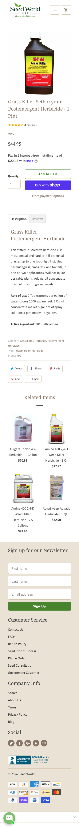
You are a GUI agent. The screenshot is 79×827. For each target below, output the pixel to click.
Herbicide (40, 340)
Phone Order (16, 658)
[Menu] (55, 10)
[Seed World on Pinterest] (36, 743)
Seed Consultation (20, 665)
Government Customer (23, 672)
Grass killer (26, 340)
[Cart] (66, 10)
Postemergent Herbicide (29, 350)
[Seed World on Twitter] (11, 743)
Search (12, 693)
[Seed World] (25, 13)
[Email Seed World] (44, 743)
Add (17, 379)
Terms (12, 707)
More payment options (48, 196)
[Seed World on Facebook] (19, 743)
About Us (14, 700)
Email (35, 379)
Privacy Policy (17, 714)
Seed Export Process (22, 651)
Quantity (13, 176)
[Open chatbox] (9, 818)
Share (38, 368)
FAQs (11, 636)
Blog (11, 721)
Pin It (57, 368)
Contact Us (15, 629)
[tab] (18, 219)
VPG (11, 134)
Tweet (18, 368)
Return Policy (17, 644)
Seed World (27, 774)
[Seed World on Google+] (27, 743)
